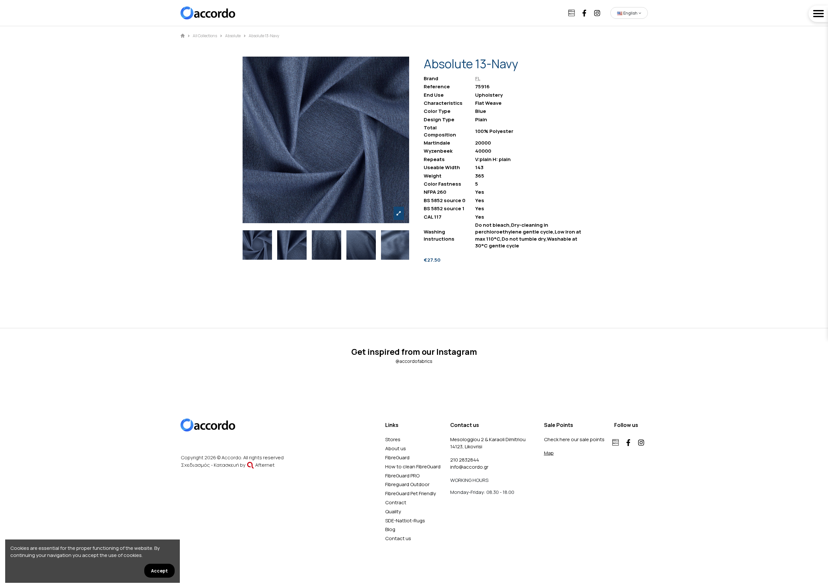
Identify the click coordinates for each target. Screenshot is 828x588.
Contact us (398, 538)
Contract (395, 502)
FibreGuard (397, 457)
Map (549, 453)
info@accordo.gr (469, 466)
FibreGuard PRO (402, 475)
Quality (393, 511)
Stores (392, 439)
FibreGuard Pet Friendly (410, 493)
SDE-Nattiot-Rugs (405, 520)
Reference (437, 86)
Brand (431, 78)
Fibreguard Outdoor (407, 484)
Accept (159, 571)
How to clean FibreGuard (413, 466)
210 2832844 (464, 459)
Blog (390, 529)
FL (477, 78)
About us (395, 448)
